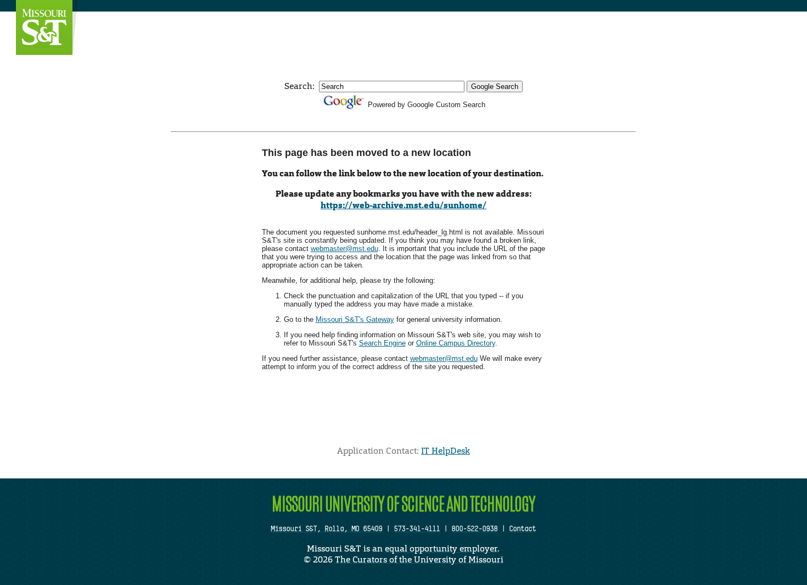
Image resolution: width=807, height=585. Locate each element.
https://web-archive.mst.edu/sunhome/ (403, 205)
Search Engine (382, 343)
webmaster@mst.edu (344, 248)
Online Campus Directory (455, 343)
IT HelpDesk (445, 450)
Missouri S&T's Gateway (355, 319)
